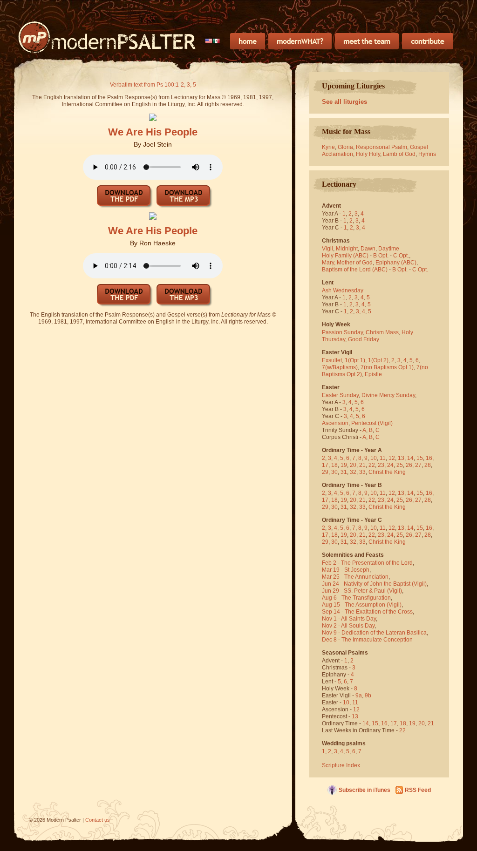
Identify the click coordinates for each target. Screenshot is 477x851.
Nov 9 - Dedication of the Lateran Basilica (374, 632)
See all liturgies (344, 101)
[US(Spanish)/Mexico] (212, 41)
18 (334, 465)
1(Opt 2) (378, 360)
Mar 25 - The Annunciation (355, 577)
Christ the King (387, 472)
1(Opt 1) (355, 360)
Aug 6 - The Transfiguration (356, 597)
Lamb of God (399, 154)
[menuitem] (212, 41)
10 (373, 458)
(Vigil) (385, 423)
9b (368, 695)
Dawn (368, 248)
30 (334, 472)
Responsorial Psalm (381, 147)
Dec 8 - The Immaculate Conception (367, 639)
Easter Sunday (340, 395)
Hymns (427, 154)
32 (353, 472)
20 (353, 465)
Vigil (327, 248)
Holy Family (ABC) (345, 255)
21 (362, 465)
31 (344, 472)
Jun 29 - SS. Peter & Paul (354, 591)
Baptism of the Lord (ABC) (355, 269)
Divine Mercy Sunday (388, 395)
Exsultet (332, 360)
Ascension (335, 423)
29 (325, 472)
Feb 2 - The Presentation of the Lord (367, 563)
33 (362, 472)
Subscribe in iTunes (364, 790)
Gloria (345, 147)
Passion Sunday (342, 332)
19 (344, 465)
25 (399, 465)
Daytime (388, 248)
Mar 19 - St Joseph (345, 570)
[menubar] (212, 41)
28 (427, 465)
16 (429, 458)
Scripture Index (341, 765)
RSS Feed (418, 790)
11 (383, 458)
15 (419, 458)
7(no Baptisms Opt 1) (387, 367)
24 (390, 465)
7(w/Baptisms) (340, 367)
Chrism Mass (382, 332)
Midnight (347, 248)
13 (401, 458)
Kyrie (328, 147)
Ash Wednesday (342, 290)
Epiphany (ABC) (395, 262)
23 (381, 465)
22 (371, 465)
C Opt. (401, 255)
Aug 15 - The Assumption (353, 604)
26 (409, 465)
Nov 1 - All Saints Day (349, 618)
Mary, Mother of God (347, 262)
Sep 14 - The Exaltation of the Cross (367, 611)
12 (391, 458)
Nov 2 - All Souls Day (348, 625)
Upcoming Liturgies (353, 86)
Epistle (373, 374)
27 (418, 465)
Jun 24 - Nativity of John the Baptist (366, 584)
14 (410, 458)
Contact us (97, 820)
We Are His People (153, 132)
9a (358, 695)
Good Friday (363, 339)
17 (325, 465)
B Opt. (380, 255)
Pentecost (363, 423)
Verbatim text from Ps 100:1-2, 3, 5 (153, 84)
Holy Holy (368, 154)
